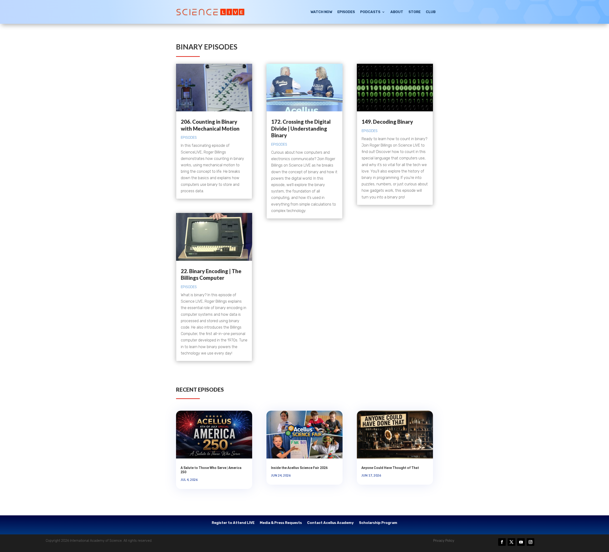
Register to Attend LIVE (233, 523)
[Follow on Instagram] (530, 542)
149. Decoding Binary (387, 121)
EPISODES (346, 12)
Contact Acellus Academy (330, 523)
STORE (414, 12)
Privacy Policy (443, 541)
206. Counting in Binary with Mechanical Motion (210, 125)
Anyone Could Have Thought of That (390, 468)
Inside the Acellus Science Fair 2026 (299, 468)
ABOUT (396, 12)
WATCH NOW (321, 12)
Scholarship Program (378, 523)
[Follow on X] (511, 542)
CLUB (431, 12)
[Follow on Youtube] (521, 542)
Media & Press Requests (281, 523)
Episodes (189, 137)
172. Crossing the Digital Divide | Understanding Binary (301, 128)
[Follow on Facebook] (502, 542)
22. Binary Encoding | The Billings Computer (211, 274)
